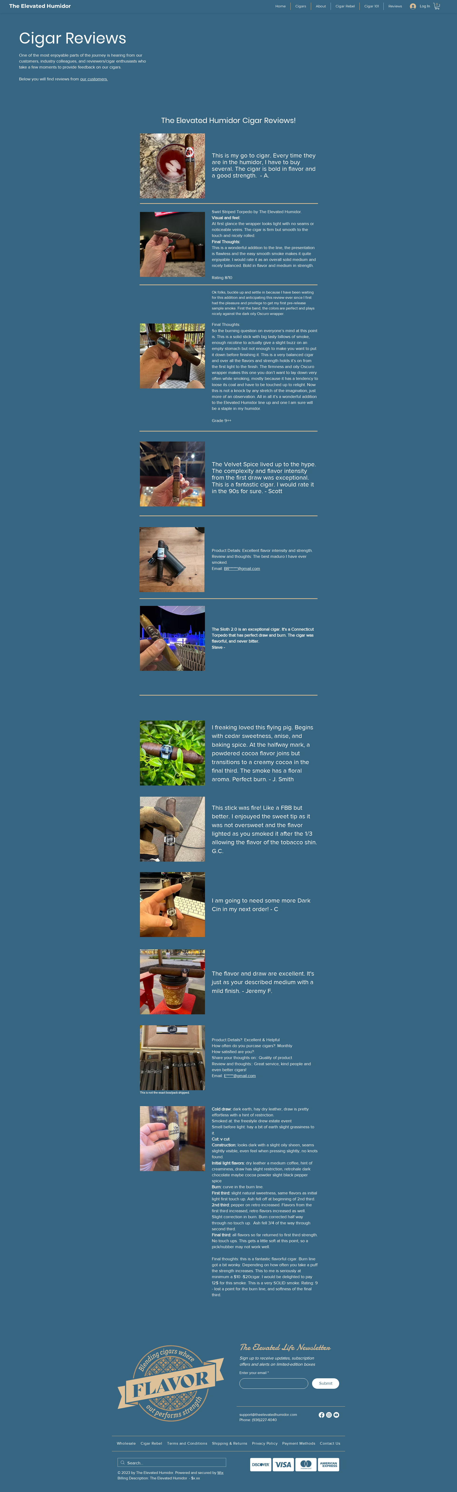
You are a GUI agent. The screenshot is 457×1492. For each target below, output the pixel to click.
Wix (220, 1473)
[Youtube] (336, 1415)
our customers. (94, 79)
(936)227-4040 (264, 1420)
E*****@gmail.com (240, 1075)
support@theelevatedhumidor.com (268, 1415)
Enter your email (253, 1373)
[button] (301, 6)
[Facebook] (321, 1415)
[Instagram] (329, 1415)
